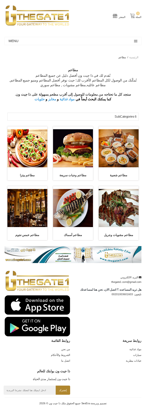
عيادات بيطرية (133, 360)
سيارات (137, 354)
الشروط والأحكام (60, 354)
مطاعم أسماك (73, 235)
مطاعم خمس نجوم (27, 235)
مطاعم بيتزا (27, 175)
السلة (138, 17)
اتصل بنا (65, 360)
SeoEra (85, 403)
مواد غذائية (67, 99)
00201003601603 (122, 294)
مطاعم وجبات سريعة (73, 175)
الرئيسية (133, 57)
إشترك (63, 390)
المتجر (121, 17)
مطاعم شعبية (118, 175)
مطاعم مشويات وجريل (118, 235)
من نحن (65, 349)
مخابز (52, 99)
